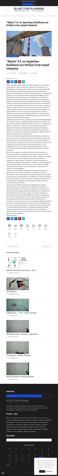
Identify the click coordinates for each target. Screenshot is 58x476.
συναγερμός (45, 429)
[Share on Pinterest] (19, 83)
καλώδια (39, 424)
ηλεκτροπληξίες (19, 424)
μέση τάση (16, 427)
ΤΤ (43, 417)
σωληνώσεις (9, 431)
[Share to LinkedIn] (15, 83)
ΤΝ (40, 417)
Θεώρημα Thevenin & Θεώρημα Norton (20, 377)
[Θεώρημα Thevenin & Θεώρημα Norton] (17, 368)
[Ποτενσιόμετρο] (17, 283)
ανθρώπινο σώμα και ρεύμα (19, 420)
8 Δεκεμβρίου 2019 (13, 379)
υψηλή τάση (27, 431)
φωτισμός (33, 431)
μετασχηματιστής (23, 427)
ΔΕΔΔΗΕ (21, 417)
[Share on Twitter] (12, 83)
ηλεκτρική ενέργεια (34, 422)
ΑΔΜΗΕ (16, 417)
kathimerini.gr (13, 215)
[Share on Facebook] (8, 83)
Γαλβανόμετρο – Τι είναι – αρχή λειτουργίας (21, 313)
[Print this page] (23, 83)
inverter (8, 417)
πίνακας (15, 429)
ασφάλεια (42, 420)
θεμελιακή (26, 424)
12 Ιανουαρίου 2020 (13, 315)
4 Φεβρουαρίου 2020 (13, 294)
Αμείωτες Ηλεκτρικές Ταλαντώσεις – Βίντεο (21, 270)
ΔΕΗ (26, 417)
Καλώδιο (36, 417)
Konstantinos (23, 73)
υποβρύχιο (20, 431)
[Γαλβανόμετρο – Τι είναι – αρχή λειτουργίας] (17, 305)
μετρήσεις (31, 427)
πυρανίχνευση (26, 429)
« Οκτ (7, 465)
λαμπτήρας (9, 427)
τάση (15, 431)
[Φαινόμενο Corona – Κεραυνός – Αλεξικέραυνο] (17, 326)
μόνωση (36, 427)
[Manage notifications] (3, 473)
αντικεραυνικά (35, 420)
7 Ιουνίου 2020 (12, 73)
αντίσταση (28, 420)
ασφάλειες (48, 420)
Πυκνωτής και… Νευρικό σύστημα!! (18, 355)
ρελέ (32, 429)
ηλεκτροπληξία (10, 424)
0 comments (33, 73)
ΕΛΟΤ (31, 417)
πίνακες (20, 429)
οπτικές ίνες (42, 427)
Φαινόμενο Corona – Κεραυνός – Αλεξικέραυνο (22, 334)
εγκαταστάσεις (25, 422)
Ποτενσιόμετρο (11, 292)
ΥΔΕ (47, 417)
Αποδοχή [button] (42, 471)
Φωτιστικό (9, 420)
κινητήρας (45, 424)
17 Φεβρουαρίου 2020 (13, 273)
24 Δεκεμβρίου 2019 (13, 358)
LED (12, 417)
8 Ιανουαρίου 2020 (13, 337)
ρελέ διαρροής (38, 429)
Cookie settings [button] (49, 469)
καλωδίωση (33, 424)
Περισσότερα (48, 471)
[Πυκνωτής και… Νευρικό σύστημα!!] (17, 347)
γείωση (18, 422)
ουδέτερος (9, 429)
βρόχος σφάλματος (11, 422)
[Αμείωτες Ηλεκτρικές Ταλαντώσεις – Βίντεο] (17, 262)
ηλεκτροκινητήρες (43, 422)
